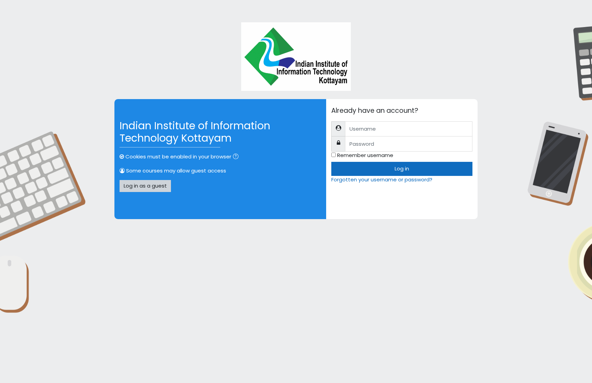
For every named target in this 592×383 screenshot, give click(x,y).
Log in (402, 168)
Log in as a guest (145, 185)
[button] (237, 157)
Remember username (365, 155)
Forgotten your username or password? (381, 179)
